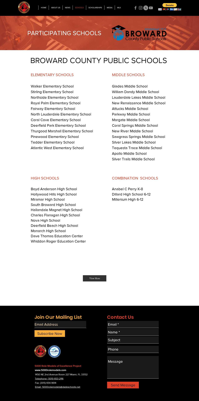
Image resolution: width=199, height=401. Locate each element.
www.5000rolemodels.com (50, 369)
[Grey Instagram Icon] (140, 7)
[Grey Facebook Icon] (135, 7)
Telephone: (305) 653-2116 (49, 378)
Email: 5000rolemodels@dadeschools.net (57, 387)
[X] (145, 7)
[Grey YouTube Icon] (150, 7)
